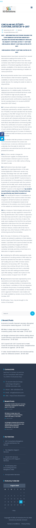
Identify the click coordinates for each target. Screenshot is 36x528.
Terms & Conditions (13, 524)
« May (13, 510)
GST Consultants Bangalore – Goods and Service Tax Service (13, 443)
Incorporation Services (12, 474)
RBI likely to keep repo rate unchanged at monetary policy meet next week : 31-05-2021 (16, 330)
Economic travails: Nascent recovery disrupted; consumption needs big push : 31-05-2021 (17, 324)
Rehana (20, 30)
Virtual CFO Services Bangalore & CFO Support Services (11, 459)
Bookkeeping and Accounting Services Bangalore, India (9, 467)
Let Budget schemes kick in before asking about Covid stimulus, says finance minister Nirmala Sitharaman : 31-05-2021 (17, 337)
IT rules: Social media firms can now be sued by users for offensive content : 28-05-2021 (17, 353)
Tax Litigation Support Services (11, 451)
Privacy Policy (25, 524)
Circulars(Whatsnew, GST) (11, 32)
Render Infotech (22, 520)
